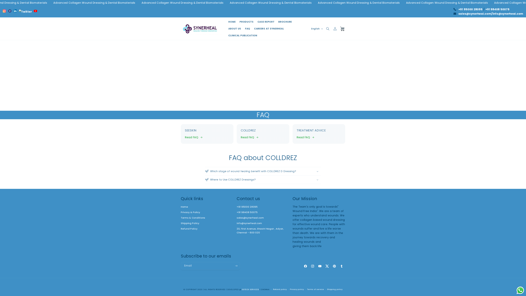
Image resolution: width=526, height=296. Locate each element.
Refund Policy (189, 228)
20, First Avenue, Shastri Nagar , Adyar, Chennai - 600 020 (260, 230)
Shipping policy (335, 289)
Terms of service (315, 289)
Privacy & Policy (190, 212)
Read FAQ (191, 137)
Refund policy (280, 289)
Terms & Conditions (193, 217)
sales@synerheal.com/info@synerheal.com (490, 14)
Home (184, 206)
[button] (327, 28)
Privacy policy (297, 289)
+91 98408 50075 (497, 9)
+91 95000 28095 (470, 9)
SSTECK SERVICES (250, 289)
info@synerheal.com (249, 223)
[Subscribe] (236, 266)
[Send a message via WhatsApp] (520, 290)
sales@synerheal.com (250, 217)
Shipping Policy (190, 223)
